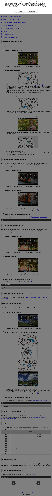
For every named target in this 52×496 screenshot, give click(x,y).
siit (12, 4)
